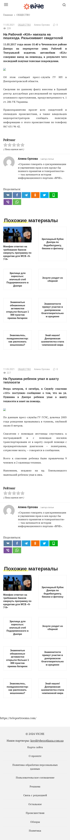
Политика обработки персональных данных (35, 767)
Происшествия (35, 813)
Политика (35, 830)
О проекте (35, 756)
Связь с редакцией (35, 795)
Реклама (35, 786)
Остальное (35, 804)
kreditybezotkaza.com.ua (46, 740)
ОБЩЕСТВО (24, 25)
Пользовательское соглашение (35, 777)
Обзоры (35, 822)
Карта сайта (35, 747)
